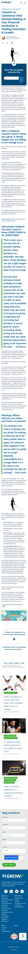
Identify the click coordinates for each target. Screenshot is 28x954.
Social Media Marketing (10, 735)
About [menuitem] (3, 925)
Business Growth (6, 9)
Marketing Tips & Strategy (10, 692)
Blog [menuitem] (16, 925)
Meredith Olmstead (11, 37)
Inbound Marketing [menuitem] (6, 903)
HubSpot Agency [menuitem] (5, 931)
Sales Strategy (16, 9)
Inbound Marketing (9, 782)
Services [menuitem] (4, 896)
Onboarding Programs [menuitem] (7, 912)
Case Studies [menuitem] (18, 905)
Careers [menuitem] (3, 929)
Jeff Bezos (20, 346)
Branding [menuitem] (3, 914)
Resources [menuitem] (18, 896)
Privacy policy (14, 949)
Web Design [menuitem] (4, 898)
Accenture (7, 187)
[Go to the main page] (6, 2)
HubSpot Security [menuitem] (19, 907)
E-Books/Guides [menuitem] (19, 898)
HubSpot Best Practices (10, 780)
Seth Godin (20, 472)
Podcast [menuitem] (20, 903)
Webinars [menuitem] (17, 899)
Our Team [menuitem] (4, 927)
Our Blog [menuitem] (17, 901)
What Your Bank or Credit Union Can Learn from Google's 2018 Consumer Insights (13, 703)
